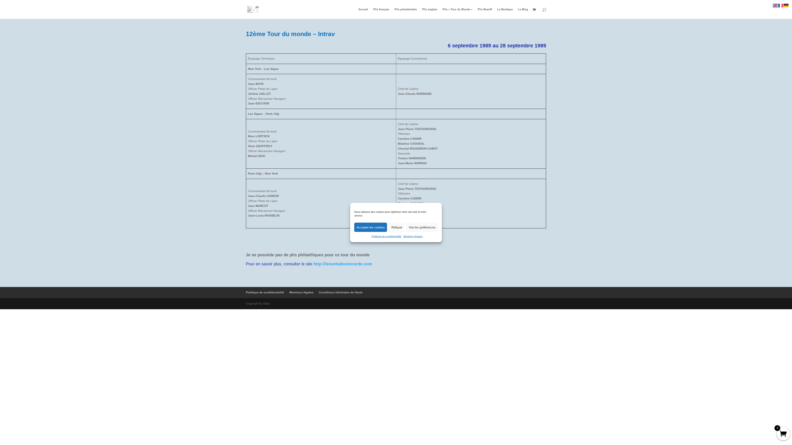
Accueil (363, 9)
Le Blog (523, 9)
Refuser (396, 227)
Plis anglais (429, 9)
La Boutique (505, 9)
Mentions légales (413, 236)
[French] (781, 5)
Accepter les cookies (371, 227)
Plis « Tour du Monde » (457, 9)
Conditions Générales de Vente (341, 292)
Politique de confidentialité (386, 236)
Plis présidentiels (406, 9)
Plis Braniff (485, 9)
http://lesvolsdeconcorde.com (343, 264)
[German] (786, 5)
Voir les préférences (422, 227)
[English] (775, 5)
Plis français (381, 9)
